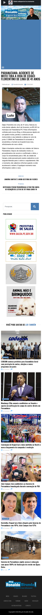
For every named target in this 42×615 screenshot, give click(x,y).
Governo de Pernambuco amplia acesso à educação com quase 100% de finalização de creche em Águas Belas (20, 564)
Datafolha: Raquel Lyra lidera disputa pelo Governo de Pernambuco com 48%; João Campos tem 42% (21, 524)
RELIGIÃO (24, 596)
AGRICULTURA (7, 601)
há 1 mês (5, 570)
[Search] (35, 206)
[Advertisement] (21, 41)
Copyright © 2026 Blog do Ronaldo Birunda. (21, 612)
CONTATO (28, 605)
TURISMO (17, 601)
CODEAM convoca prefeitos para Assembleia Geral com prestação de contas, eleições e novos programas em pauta (19, 364)
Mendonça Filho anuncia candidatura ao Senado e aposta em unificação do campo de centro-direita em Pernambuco (20, 406)
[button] (3, 67)
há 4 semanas (6, 450)
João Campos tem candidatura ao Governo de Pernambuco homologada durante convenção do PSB (20, 485)
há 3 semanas (6, 369)
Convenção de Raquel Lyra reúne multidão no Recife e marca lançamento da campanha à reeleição (21, 446)
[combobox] (16, 206)
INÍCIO (7, 596)
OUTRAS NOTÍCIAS (16, 605)
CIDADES (5, 357)
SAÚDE (26, 601)
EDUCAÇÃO (35, 601)
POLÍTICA (5, 399)
